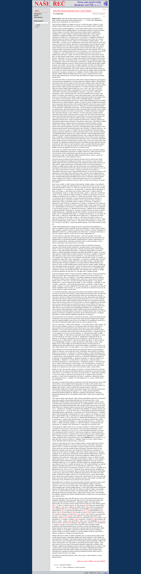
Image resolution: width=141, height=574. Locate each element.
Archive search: (38, 21)
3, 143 (86, 505)
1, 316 (95, 517)
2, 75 (83, 510)
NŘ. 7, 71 (55, 505)
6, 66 (74, 507)
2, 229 (69, 521)
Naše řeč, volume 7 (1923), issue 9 (87, 561)
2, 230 (73, 512)
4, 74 (101, 521)
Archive (36, 15)
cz (105, 9)
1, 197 (59, 516)
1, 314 (62, 507)
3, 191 (86, 514)
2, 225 (84, 521)
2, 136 (100, 510)
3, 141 (86, 507)
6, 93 (67, 522)
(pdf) (104, 16)
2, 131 (87, 510)
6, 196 (60, 524)
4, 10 (68, 514)
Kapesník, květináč (65, 565)
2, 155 (65, 517)
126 (70, 509)
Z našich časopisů (79, 567)
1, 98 (90, 509)
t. (81, 517)
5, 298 (78, 522)
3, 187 (95, 522)
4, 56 (66, 509)
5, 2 (74, 505)
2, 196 (75, 519)
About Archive (38, 17)
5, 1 (60, 519)
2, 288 (69, 516)
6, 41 (62, 510)
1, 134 (78, 514)
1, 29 (61, 512)
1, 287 (88, 512)
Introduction (37, 14)
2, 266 (94, 519)
